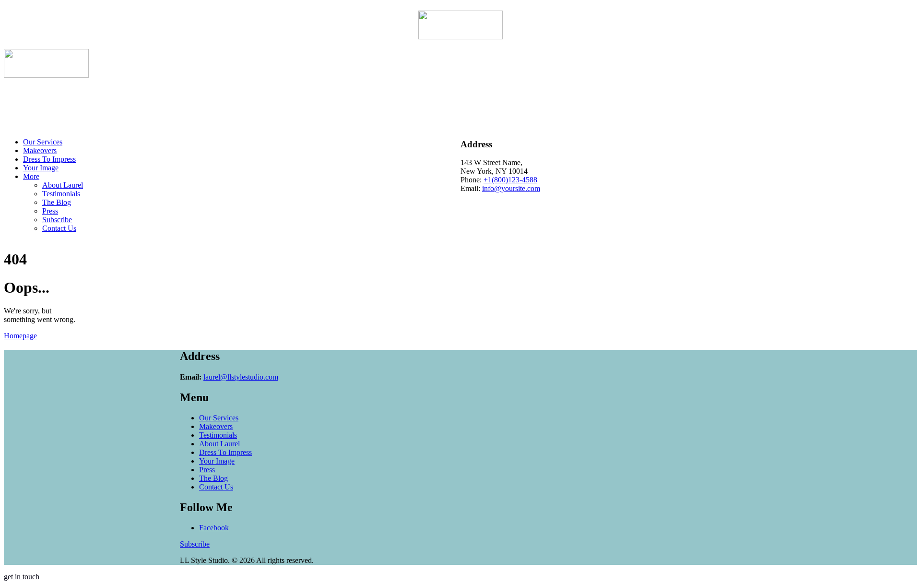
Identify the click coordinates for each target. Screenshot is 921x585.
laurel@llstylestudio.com (240, 377)
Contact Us (216, 487)
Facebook (214, 528)
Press (207, 470)
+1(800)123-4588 (510, 180)
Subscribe (195, 544)
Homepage (20, 336)
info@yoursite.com (511, 188)
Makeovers (216, 426)
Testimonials (218, 435)
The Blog (213, 478)
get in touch (21, 577)
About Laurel (219, 444)
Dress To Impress (225, 452)
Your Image (217, 461)
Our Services (218, 418)
